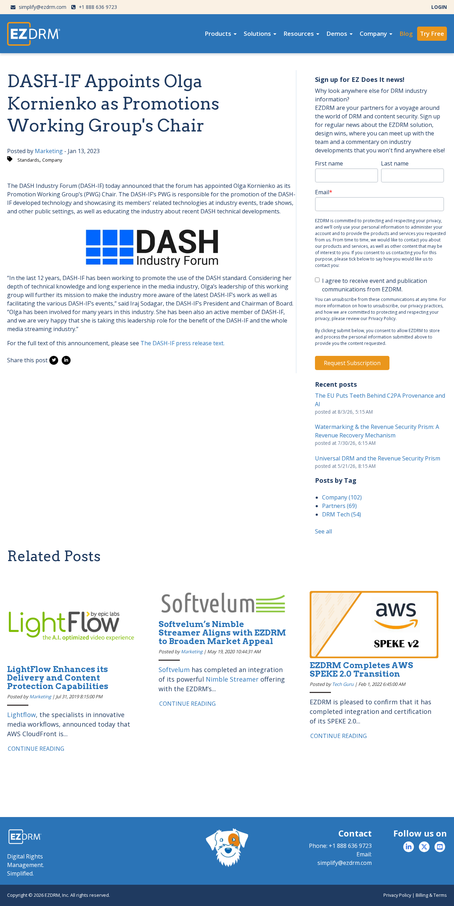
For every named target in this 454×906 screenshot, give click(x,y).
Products (218, 33)
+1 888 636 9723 (97, 7)
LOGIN (439, 7)
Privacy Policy (397, 895)
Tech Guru (343, 684)
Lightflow (21, 714)
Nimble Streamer (232, 679)
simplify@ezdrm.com (41, 7)
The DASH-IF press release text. (182, 343)
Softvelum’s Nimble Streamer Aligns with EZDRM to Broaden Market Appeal (222, 632)
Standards (28, 160)
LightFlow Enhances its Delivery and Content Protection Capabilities (57, 677)
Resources (298, 33)
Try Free (432, 33)
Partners (339, 506)
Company (373, 33)
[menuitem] (220, 34)
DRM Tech (341, 514)
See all (323, 531)
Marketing (49, 151)
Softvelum (174, 669)
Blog (406, 33)
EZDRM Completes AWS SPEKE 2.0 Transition (361, 669)
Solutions (257, 33)
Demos (336, 33)
